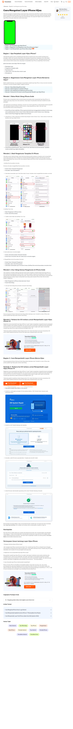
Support (57, 1)
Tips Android (33, 630)
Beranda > (7, 6)
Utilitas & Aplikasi (38, 1)
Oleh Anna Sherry (63, 9)
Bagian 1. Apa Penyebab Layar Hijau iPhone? (16, 45)
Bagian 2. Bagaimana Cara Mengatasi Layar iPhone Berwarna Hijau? (21, 47)
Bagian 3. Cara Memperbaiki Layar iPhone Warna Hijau (18, 49)
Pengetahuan (43, 625)
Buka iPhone (12, 630)
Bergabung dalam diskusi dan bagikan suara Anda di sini (20, 600)
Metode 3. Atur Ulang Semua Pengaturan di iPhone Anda (18, 90)
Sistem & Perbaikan (18, 1)
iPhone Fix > (11, 6)
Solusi (52, 1)
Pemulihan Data (34, 634)
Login (69, 1)
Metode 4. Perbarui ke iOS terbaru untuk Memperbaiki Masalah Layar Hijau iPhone (25, 92)
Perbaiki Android (22, 630)
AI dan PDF (46, 1)
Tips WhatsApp (23, 625)
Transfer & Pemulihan (29, 1)
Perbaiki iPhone (43, 630)
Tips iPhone (33, 625)
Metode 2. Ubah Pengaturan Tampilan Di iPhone (16, 88)
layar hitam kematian (10, 525)
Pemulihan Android (22, 634)
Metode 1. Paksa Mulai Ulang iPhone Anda (15, 87)
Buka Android (12, 625)
